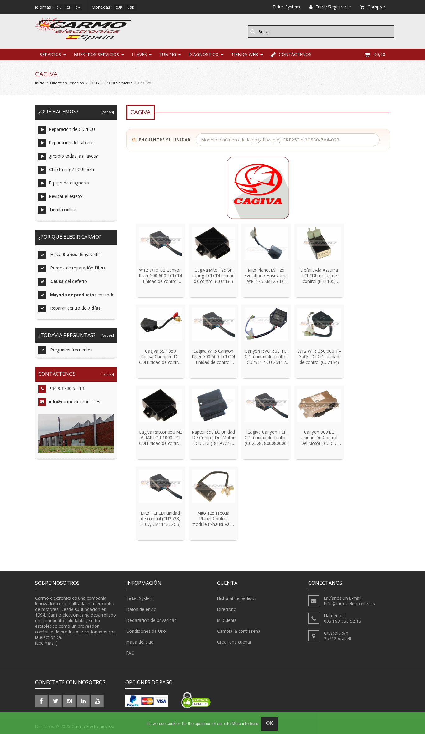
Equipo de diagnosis (69, 183)
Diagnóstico (204, 54)
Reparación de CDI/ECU (72, 129)
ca (77, 7)
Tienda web (244, 54)
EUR (119, 7)
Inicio (39, 83)
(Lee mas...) (46, 643)
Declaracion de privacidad (151, 620)
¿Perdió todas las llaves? (73, 156)
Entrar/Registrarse (333, 7)
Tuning (167, 54)
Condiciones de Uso (146, 631)
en (59, 7)
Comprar (376, 7)
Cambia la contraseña (238, 631)
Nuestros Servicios (96, 54)
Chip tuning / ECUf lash (71, 169)
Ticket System (140, 598)
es (68, 7)
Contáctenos (295, 54)
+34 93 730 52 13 (66, 388)
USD (131, 7)
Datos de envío (141, 609)
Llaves (139, 54)
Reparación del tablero (71, 142)
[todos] (107, 111)
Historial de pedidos (236, 598)
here (254, 723)
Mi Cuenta (227, 620)
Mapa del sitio (140, 642)
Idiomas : (44, 7)
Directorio (226, 609)
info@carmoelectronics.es (74, 401)
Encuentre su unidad (165, 139)
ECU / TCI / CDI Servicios (111, 83)
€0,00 (379, 54)
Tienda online (62, 209)
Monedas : (102, 7)
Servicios (50, 54)
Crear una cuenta (234, 642)
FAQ (130, 653)
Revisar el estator (66, 196)
